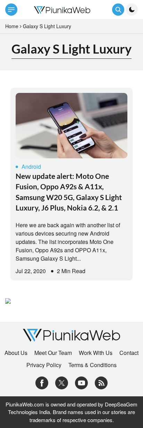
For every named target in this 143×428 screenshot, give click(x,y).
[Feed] (101, 382)
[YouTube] (81, 382)
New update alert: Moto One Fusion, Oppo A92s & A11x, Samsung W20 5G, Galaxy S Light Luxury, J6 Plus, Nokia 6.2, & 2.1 (69, 192)
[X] (61, 382)
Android (31, 167)
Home (11, 26)
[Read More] (71, 125)
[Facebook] (41, 382)
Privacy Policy (43, 365)
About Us (16, 352)
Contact (128, 352)
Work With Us (95, 352)
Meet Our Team (53, 352)
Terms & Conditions (92, 365)
